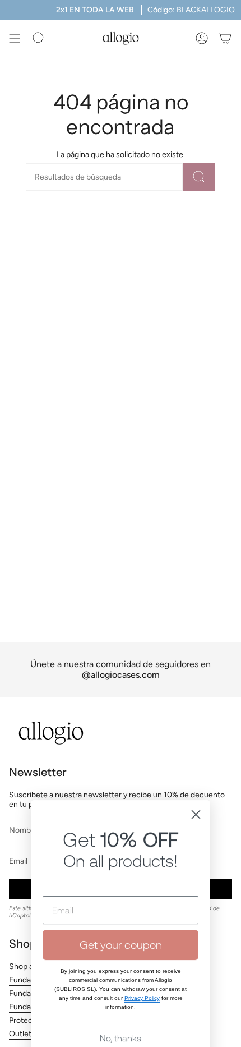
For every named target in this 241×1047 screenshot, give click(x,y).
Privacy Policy (142, 936)
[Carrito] (225, 38)
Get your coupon (121, 882)
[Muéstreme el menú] (14, 38)
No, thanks (120, 976)
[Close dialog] (196, 752)
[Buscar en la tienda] (199, 177)
